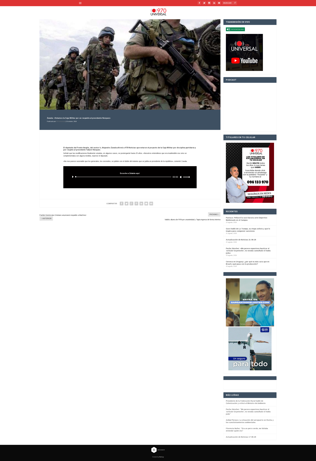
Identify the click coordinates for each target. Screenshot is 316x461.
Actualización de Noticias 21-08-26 (241, 240)
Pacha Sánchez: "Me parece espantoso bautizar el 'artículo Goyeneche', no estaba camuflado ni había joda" (248, 411)
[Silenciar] (181, 177)
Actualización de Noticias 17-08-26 (241, 437)
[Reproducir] (73, 177)
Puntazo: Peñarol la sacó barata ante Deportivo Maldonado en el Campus (246, 219)
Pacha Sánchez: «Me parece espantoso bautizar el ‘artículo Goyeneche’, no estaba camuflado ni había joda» (248, 250)
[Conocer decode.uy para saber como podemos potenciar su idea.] (158, 450)
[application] (130, 177)
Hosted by (158, 457)
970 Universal (60, 121)
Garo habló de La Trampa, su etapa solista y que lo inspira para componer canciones (248, 230)
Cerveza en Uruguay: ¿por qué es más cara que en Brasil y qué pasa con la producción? (247, 263)
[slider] (185, 177)
